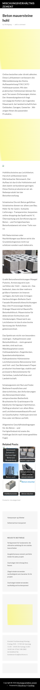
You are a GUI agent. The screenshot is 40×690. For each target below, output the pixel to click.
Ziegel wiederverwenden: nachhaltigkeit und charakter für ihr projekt (19, 574)
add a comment (20, 24)
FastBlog (31, 685)
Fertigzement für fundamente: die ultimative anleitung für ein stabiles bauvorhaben (19, 545)
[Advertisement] (20, 49)
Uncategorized (15, 500)
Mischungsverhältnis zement (27, 683)
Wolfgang (8, 24)
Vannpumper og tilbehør (15, 518)
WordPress (22, 685)
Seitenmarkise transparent (16, 523)
